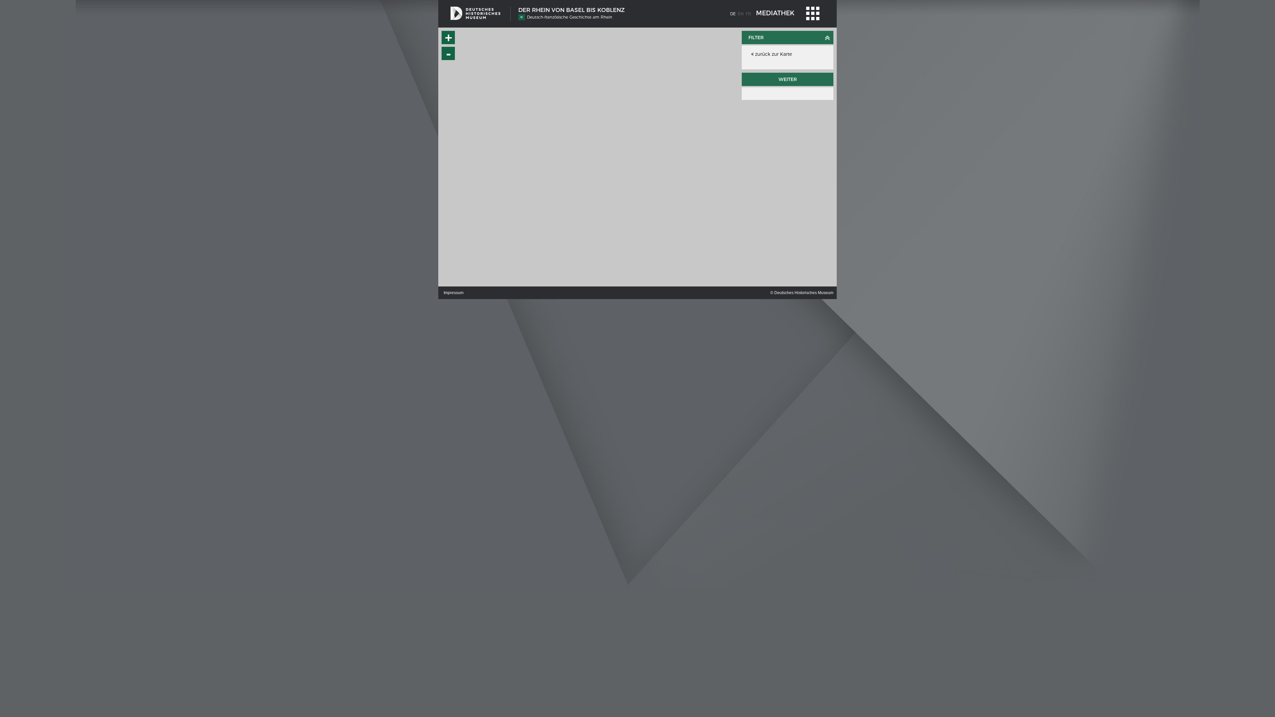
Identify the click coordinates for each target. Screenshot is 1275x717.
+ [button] (448, 37)
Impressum (454, 292)
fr (748, 13)
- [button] (448, 53)
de (733, 13)
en (741, 13)
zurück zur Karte (773, 54)
